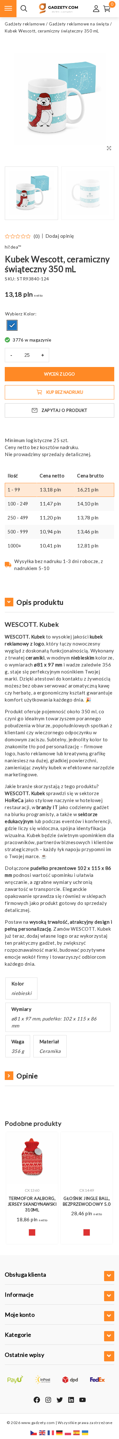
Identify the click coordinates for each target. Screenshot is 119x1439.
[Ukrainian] (85, 1432)
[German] (59, 1432)
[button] (101, 193)
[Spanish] (76, 1432)
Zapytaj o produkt (65, 410)
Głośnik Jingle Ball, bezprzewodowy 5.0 (87, 1201)
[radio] (12, 325)
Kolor (29, 313)
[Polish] (68, 1432)
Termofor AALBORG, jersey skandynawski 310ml (32, 1204)
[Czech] (33, 1432)
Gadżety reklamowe (25, 23)
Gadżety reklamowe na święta (79, 23)
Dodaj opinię (59, 236)
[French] (51, 1432)
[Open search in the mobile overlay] (24, 9)
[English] (42, 1432)
